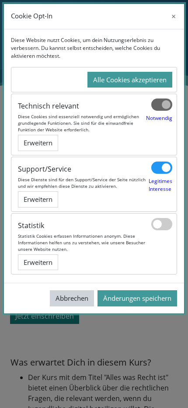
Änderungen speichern (137, 298)
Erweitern (38, 142)
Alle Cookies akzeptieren (130, 79)
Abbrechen (72, 298)
